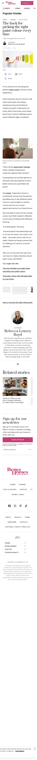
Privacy (17, 517)
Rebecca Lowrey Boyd (16, 44)
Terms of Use (12, 445)
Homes (17, 8)
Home (5, 20)
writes (8, 193)
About (8, 517)
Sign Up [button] (26, 3)
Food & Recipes (9, 489)
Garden (27, 8)
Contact (24, 522)
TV (31, 489)
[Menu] (3, 3)
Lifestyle (23, 489)
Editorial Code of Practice (17, 527)
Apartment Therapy (22, 167)
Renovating (23, 20)
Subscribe (12, 522)
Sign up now (18, 440)
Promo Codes (18, 494)
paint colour (14, 90)
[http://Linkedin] (18, 364)
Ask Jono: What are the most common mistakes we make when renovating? (13, 401)
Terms (27, 517)
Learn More (19, 751)
